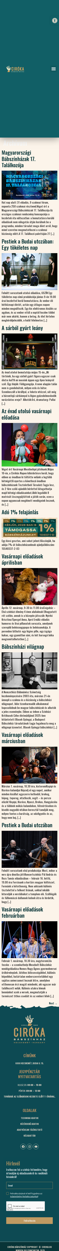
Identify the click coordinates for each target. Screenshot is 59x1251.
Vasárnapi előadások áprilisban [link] (22, 559)
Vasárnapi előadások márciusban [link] (22, 738)
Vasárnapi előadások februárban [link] (22, 912)
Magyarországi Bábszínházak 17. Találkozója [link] (19, 158)
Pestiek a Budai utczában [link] (27, 825)
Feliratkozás (29, 1220)
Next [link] (53, 1003)
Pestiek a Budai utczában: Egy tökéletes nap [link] (28, 244)
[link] (54, 20)
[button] (53, 68)
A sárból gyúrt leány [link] (22, 328)
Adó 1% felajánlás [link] (20, 512)
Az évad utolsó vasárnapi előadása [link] (26, 414)
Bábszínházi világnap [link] (23, 646)
